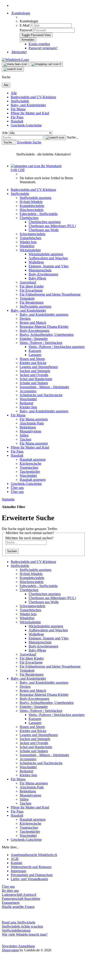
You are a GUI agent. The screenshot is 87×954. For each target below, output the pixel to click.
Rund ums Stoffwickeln (18, 922)
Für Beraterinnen (32, 302)
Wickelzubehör (30, 250)
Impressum (18, 871)
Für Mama (18, 109)
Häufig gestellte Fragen (18, 907)
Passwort (26, 30)
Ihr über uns (10, 890)
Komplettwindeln (32, 206)
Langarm (35, 355)
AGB (15, 859)
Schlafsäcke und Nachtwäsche (41, 395)
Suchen (12, 551)
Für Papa (17, 117)
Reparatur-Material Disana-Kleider (44, 326)
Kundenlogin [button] (20, 13)
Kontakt (16, 863)
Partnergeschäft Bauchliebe (21, 899)
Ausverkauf (28, 282)
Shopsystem (10, 950)
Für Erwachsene (31, 290)
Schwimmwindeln (32, 234)
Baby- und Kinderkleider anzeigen (44, 314)
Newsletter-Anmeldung (18, 946)
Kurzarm (35, 351)
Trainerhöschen (30, 238)
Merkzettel (19, 52)
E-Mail (24, 25)
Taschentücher (30, 471)
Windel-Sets (28, 242)
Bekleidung (28, 427)
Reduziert (26, 403)
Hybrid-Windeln (31, 202)
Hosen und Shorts (32, 359)
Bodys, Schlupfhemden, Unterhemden (47, 334)
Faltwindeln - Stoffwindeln (39, 214)
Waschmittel (28, 399)
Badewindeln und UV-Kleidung (33, 97)
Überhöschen (29, 218)
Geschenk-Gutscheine (26, 125)
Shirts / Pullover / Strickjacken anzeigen (57, 347)
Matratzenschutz (40, 270)
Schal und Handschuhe (36, 379)
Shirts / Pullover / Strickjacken (41, 343)
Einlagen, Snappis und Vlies (48, 266)
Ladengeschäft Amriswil (19, 895)
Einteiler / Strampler (34, 339)
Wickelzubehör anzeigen (46, 254)
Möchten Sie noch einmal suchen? (29, 538)
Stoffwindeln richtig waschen (22, 926)
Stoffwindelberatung (16, 930)
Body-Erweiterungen (43, 274)
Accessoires (28, 391)
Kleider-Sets (28, 407)
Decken (25, 318)
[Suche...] (55, 137)
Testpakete (27, 298)
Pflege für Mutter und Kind (30, 113)
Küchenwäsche (30, 463)
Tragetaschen (29, 467)
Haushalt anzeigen (33, 459)
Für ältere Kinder (32, 286)
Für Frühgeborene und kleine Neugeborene (50, 294)
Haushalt (17, 121)
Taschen (25, 439)
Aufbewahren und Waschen (48, 258)
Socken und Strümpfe (35, 371)
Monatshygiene (30, 431)
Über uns (17, 488)
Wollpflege (36, 262)
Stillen (24, 435)
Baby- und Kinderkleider (28, 105)
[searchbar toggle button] (13, 69)
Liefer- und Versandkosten (29, 879)
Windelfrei (27, 246)
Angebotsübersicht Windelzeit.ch (34, 855)
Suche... (72, 137)
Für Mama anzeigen (34, 419)
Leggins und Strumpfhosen (39, 367)
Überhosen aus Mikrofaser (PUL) (52, 226)
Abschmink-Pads (32, 423)
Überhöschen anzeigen (45, 222)
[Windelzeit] (15, 60)
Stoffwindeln (20, 101)
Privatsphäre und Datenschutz (32, 875)
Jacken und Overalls (34, 375)
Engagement (10, 903)
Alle (14, 93)
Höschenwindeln (32, 210)
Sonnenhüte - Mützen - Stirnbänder (44, 387)
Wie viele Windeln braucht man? (25, 934)
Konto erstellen (39, 44)
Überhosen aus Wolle (44, 230)
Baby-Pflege (37, 278)
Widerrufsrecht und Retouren (31, 867)
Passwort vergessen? (43, 48)
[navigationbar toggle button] (15, 64)
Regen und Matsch (33, 322)
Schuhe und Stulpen (34, 383)
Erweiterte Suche (29, 142)
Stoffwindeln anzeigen (35, 198)
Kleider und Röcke (33, 363)
